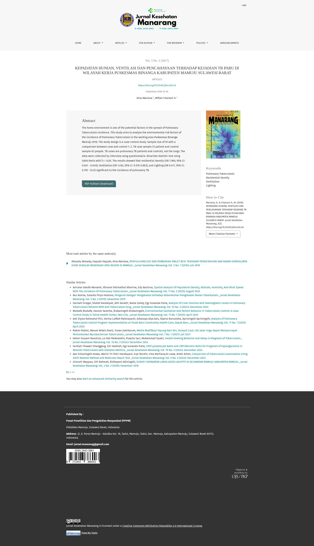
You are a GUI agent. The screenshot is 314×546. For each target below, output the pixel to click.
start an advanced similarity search (103, 378)
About (97, 43)
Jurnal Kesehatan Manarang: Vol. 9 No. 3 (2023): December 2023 (169, 357)
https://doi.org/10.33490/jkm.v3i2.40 (157, 85)
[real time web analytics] (73, 532)
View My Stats (89, 532)
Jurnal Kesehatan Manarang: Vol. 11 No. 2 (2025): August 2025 (165, 291)
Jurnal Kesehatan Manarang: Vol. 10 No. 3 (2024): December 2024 (171, 307)
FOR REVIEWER (174, 43)
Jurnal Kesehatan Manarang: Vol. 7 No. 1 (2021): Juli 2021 (158, 334)
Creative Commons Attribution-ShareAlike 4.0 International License (162, 525)
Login (244, 5)
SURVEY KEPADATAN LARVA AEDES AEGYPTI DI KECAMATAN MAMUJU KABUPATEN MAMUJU (187, 361)
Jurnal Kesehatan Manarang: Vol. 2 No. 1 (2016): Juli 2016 (167, 265)
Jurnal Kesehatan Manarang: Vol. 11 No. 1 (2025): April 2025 (164, 314)
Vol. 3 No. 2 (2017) (157, 60)
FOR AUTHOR (146, 43)
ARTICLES (120, 43)
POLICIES (201, 43)
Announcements (229, 43)
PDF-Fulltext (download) (99, 183)
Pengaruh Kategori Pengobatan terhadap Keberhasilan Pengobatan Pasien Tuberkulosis (167, 295)
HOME (78, 43)
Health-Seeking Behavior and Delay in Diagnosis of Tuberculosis (203, 338)
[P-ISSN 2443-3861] (83, 456)
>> (73, 372)
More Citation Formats (222, 233)
